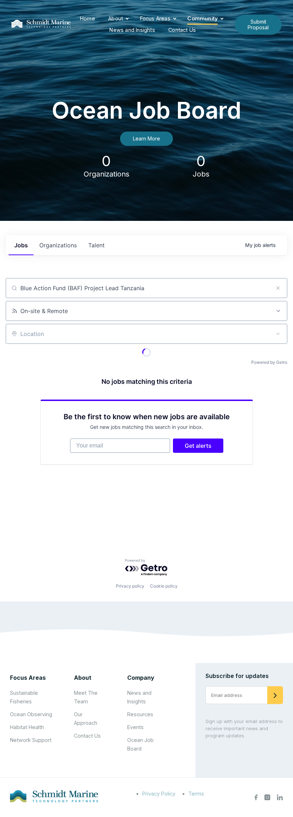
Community (202, 18)
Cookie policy (164, 586)
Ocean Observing (31, 714)
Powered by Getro (269, 362)
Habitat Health (27, 727)
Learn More (146, 138)
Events (135, 727)
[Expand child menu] (127, 19)
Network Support (30, 740)
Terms (196, 794)
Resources (140, 714)
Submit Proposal (258, 24)
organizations (58, 245)
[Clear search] (278, 288)
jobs (21, 245)
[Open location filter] (278, 334)
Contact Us (182, 30)
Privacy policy (130, 586)
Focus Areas (155, 18)
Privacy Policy (158, 794)
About (115, 18)
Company (140, 677)
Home (87, 18)
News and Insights (132, 30)
